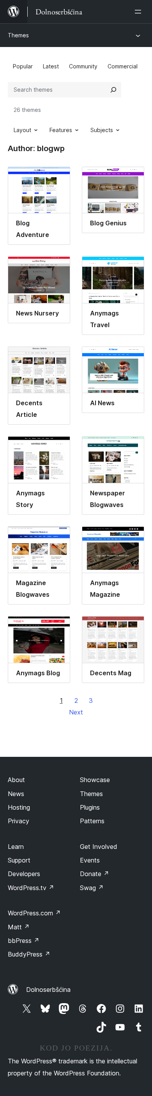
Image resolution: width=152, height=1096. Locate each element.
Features (60, 130)
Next (76, 712)
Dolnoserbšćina (48, 989)
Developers (24, 874)
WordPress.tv (31, 888)
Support (19, 860)
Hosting (19, 807)
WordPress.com (34, 913)
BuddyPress (29, 954)
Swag (92, 888)
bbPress (23, 940)
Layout (22, 130)
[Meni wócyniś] (139, 11)
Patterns (92, 821)
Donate (94, 874)
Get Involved (98, 846)
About (16, 780)
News (16, 794)
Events (90, 860)
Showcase (95, 780)
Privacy (18, 821)
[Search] (113, 90)
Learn (16, 846)
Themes (18, 35)
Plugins (90, 807)
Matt (19, 927)
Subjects (101, 130)
